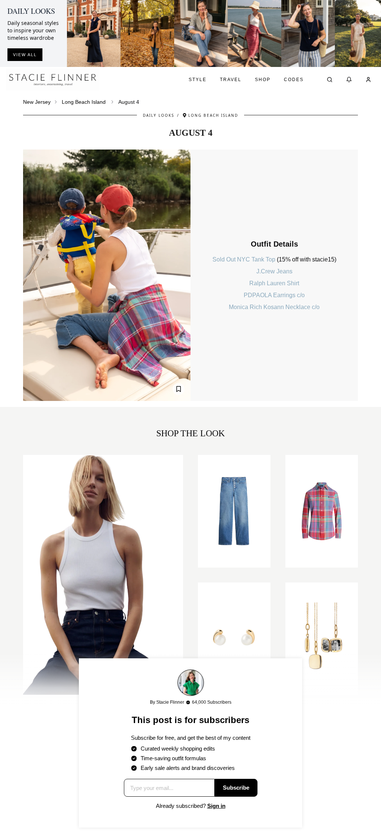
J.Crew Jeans (274, 271)
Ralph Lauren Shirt (274, 283)
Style (197, 79)
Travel (230, 79)
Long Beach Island (84, 102)
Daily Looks (158, 115)
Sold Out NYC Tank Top (244, 259)
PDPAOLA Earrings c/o (274, 295)
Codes (294, 79)
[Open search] (329, 79)
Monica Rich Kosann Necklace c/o (274, 307)
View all (25, 54)
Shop (262, 79)
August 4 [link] (128, 102)
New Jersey (37, 102)
